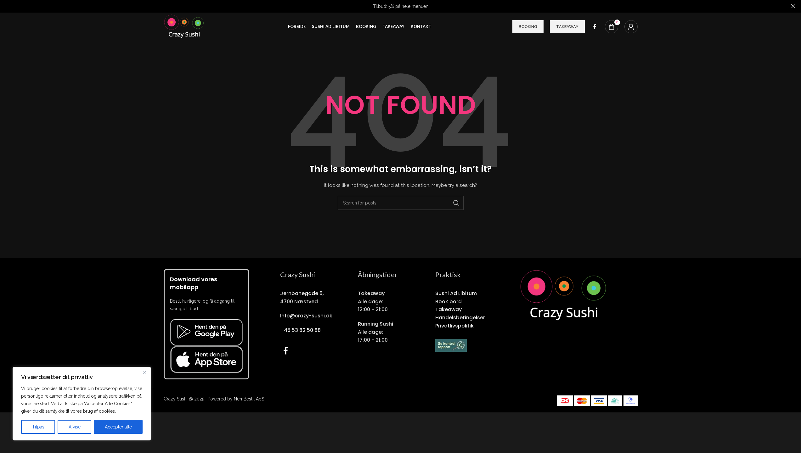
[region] (82, 403)
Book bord (448, 301)
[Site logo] (185, 26)
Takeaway (567, 26)
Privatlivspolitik (454, 325)
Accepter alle (118, 426)
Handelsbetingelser (460, 317)
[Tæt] (144, 372)
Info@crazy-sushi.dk (306, 315)
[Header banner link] (400, 6)
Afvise (75, 426)
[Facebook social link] (595, 26)
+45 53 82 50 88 (300, 330)
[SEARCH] (456, 203)
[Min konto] (631, 26)
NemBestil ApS (249, 398)
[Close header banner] (793, 6)
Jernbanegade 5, (302, 293)
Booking (528, 26)
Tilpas (38, 426)
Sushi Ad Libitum (456, 293)
